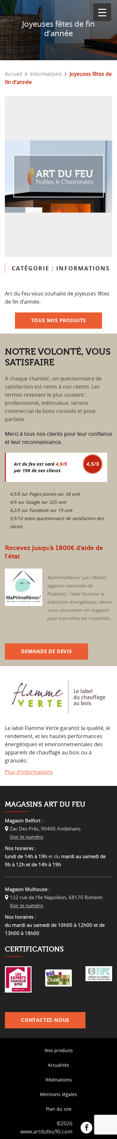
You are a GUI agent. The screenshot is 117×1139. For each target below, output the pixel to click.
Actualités (58, 1065)
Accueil (13, 73)
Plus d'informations (29, 771)
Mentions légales (58, 1094)
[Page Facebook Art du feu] (86, 1127)
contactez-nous (45, 1020)
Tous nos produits (58, 320)
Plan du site (59, 1109)
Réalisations (59, 1080)
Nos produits (59, 1050)
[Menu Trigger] (102, 12)
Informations (46, 73)
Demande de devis (46, 651)
